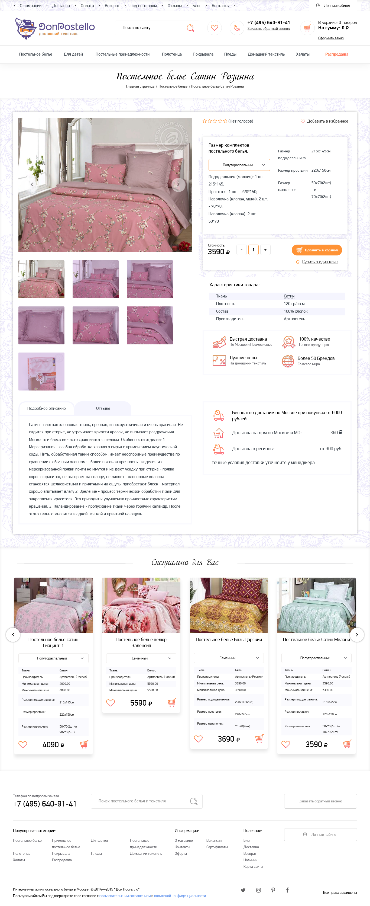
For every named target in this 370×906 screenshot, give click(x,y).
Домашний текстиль (266, 54)
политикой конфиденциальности (180, 896)
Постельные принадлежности (123, 54)
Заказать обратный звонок (269, 29)
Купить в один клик (320, 262)
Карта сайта (253, 867)
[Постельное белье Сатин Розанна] (105, 204)
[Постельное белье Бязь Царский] (229, 605)
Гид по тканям (144, 6)
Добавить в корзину (321, 250)
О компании (30, 6)
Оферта (181, 854)
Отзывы (175, 6)
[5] (225, 121)
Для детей (73, 54)
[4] (220, 121)
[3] (215, 121)
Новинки (250, 860)
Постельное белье (35, 54)
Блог (247, 841)
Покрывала (203, 54)
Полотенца (172, 54)
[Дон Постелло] (54, 28)
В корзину (84, 744)
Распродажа (336, 54)
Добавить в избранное (327, 121)
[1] (205, 121)
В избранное (22, 745)
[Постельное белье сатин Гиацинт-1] (53, 605)
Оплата (87, 6)
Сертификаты (217, 847)
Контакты (182, 847)
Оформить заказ (331, 38)
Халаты (303, 54)
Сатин (289, 296)
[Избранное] (214, 28)
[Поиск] (190, 28)
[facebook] (287, 891)
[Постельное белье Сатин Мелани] (316, 605)
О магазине (184, 841)
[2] (210, 121)
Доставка (251, 847)
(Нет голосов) (240, 121)
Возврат (250, 854)
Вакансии (214, 841)
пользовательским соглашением (125, 896)
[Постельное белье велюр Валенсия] (141, 605)
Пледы (230, 54)
